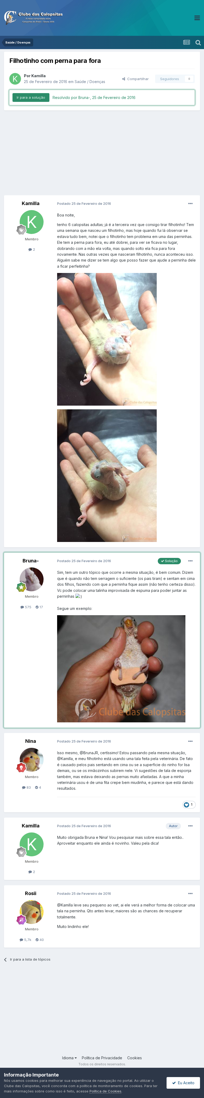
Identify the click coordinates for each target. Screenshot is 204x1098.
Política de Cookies (105, 1091)
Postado (84, 203)
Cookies (134, 1058)
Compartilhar (137, 79)
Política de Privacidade (102, 1058)
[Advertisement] (102, 153)
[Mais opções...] (190, 204)
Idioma (68, 1058)
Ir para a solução (31, 97)
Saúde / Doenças (90, 81)
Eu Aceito (185, 1082)
